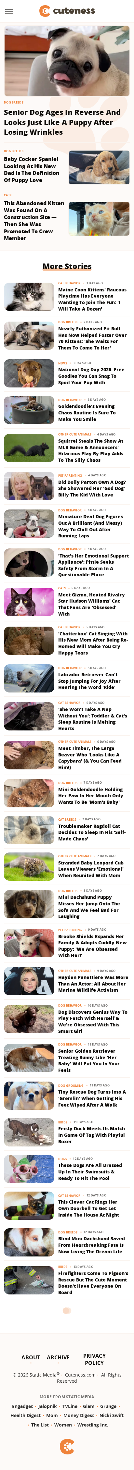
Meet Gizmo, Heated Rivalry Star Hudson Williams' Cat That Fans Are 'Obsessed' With (91, 604)
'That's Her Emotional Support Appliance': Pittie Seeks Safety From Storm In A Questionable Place (93, 565)
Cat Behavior (69, 283)
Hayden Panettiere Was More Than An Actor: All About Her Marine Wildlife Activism (93, 983)
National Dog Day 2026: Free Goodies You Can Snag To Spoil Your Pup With (91, 375)
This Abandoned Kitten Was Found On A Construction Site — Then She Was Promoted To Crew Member (34, 221)
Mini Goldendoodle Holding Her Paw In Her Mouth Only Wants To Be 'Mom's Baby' (90, 795)
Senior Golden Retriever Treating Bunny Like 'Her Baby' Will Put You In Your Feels (89, 1060)
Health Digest (25, 1415)
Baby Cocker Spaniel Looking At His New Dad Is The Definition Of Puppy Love (32, 170)
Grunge (108, 1406)
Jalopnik (47, 1406)
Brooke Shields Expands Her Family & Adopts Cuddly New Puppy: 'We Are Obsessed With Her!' (92, 946)
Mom (52, 1415)
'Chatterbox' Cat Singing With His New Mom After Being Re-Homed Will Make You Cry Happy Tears (93, 643)
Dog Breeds (13, 102)
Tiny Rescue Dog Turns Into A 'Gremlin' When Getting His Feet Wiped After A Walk (92, 1098)
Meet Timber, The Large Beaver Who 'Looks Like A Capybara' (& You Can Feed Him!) (90, 757)
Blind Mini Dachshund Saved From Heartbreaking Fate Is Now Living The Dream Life (91, 1244)
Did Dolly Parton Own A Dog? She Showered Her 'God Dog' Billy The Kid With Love (92, 488)
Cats (7, 195)
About (30, 1357)
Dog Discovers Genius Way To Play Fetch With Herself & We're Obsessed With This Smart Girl (92, 1021)
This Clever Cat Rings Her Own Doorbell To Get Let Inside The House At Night (88, 1208)
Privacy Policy (94, 1359)
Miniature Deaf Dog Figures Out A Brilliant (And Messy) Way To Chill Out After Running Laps (90, 526)
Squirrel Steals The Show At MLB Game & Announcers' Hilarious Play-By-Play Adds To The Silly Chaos (90, 450)
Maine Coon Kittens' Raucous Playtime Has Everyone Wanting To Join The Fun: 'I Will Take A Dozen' (92, 299)
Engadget (22, 1406)
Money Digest (78, 1415)
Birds (63, 1122)
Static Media (43, 1375)
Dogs (62, 1159)
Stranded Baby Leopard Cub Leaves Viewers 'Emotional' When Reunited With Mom (91, 869)
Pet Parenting (70, 475)
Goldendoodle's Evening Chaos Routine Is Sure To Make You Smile (87, 412)
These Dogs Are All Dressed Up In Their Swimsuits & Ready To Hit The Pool (90, 1171)
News (62, 363)
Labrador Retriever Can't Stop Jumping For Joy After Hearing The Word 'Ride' (89, 680)
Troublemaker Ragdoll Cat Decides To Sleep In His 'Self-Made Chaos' (92, 832)
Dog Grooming (71, 1086)
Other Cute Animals (74, 434)
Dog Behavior (70, 400)
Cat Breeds (67, 819)
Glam (89, 1406)
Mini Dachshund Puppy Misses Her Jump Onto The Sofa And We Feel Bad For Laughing (89, 906)
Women (63, 1425)
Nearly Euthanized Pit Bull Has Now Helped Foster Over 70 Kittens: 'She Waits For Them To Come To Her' (92, 338)
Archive (58, 1357)
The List (40, 1425)
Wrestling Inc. (92, 1425)
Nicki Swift (112, 1415)
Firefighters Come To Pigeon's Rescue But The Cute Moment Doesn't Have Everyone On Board (93, 1282)
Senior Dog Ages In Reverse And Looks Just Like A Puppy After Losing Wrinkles (62, 122)
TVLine (69, 1406)
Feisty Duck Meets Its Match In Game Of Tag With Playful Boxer (91, 1134)
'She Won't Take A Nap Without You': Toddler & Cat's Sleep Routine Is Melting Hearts (92, 718)
